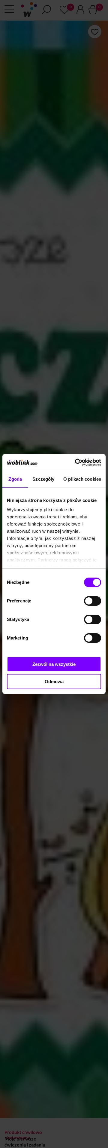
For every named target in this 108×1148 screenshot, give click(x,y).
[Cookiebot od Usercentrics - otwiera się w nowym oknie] (76, 462)
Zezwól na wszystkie (54, 664)
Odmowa (54, 681)
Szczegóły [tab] (43, 479)
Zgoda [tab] (15, 479)
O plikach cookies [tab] (82, 479)
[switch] (92, 601)
